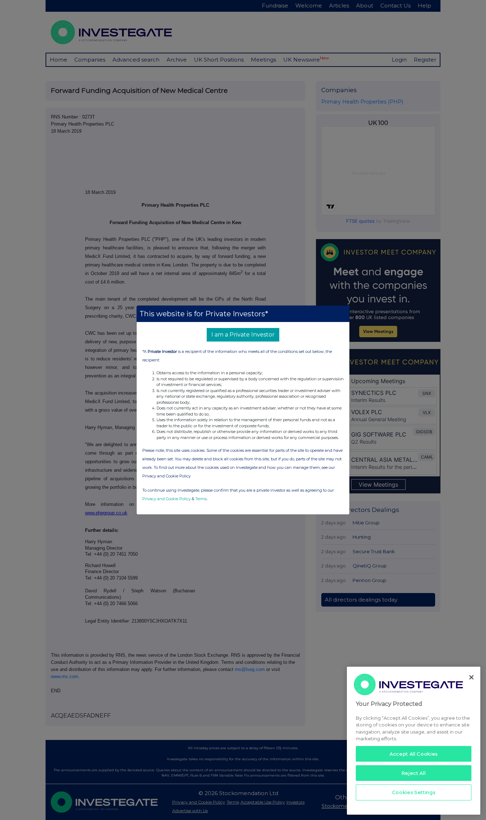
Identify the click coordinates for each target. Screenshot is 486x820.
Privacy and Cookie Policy (166, 498)
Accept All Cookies (414, 754)
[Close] (471, 677)
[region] (413, 740)
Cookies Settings (413, 792)
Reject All (414, 773)
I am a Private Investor (243, 334)
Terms (201, 498)
